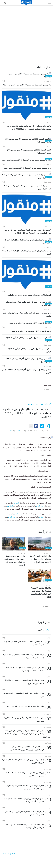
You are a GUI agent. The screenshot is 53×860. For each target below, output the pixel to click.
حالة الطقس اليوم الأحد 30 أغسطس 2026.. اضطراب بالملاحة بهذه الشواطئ (40, 559)
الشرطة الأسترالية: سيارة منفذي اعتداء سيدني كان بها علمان (29, 295)
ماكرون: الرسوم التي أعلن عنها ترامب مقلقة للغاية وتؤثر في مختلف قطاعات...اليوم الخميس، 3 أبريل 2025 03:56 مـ (29, 127)
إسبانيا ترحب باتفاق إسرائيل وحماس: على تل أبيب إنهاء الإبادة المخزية (29, 350)
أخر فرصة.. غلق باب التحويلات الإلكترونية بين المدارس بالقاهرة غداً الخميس (28, 813)
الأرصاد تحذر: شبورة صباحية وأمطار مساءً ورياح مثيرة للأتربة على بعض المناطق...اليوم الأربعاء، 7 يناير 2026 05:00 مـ (27, 231)
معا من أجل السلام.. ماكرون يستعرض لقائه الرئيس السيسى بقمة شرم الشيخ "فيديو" (27, 187)
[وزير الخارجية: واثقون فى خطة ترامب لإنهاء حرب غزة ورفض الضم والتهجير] (26, 304)
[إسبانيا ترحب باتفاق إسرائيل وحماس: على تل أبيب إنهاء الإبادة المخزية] (26, 339)
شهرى (40, 630)
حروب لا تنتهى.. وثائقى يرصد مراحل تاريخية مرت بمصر (31, 331)
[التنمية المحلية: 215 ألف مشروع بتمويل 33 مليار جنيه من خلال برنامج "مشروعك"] (26, 141)
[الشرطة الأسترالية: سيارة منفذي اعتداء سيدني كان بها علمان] (26, 274)
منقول (41, 517)
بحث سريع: (47, 385)
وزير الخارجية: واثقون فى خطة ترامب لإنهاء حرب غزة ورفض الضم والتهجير (27, 314)
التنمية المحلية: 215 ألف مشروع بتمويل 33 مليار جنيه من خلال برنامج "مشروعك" (29, 151)
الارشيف (48, 404)
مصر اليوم (30, 404)
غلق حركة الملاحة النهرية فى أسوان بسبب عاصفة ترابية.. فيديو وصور (27, 719)
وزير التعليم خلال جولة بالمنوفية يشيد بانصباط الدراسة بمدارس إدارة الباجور (28, 774)
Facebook (46, 607)
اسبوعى (48, 630)
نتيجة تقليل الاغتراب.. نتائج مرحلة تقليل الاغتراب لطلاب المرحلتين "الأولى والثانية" (28, 826)
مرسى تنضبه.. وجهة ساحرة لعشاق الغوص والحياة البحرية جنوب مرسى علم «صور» (27, 656)
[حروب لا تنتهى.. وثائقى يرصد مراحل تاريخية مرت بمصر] (26, 323)
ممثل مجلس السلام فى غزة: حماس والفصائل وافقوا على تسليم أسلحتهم (27, 643)
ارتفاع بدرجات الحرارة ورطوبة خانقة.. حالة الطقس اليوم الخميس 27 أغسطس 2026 (27, 800)
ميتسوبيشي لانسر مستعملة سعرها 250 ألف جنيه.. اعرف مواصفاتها (27, 85)
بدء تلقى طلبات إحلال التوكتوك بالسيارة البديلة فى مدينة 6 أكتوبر (27, 694)
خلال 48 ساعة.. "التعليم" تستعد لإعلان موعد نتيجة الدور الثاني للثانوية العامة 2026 (41, 592)
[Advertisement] (26, 33)
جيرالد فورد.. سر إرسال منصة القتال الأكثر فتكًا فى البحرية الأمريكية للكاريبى (26, 761)
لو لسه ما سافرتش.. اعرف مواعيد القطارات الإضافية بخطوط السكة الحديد (26, 252)
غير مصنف (40, 404)
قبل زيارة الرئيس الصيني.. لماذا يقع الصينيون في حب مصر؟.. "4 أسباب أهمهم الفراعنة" (28, 669)
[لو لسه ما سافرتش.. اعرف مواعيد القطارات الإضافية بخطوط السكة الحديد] (26, 241)
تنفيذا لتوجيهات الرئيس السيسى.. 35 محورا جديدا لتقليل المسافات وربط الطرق (28, 681)
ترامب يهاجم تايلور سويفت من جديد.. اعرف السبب (29, 706)
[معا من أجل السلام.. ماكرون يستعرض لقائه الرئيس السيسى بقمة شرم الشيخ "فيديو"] (26, 176)
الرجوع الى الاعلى (8, 853)
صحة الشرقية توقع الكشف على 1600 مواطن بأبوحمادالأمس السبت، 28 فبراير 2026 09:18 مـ (31, 748)
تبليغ (11, 430)
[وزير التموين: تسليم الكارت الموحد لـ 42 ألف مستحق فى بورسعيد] (26, 160)
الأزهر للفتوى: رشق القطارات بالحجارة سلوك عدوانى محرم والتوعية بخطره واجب (28, 787)
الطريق (16, 503)
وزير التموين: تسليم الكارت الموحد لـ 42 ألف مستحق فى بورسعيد (27, 168)
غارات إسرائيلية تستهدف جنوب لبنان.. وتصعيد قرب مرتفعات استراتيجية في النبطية (14, 560)
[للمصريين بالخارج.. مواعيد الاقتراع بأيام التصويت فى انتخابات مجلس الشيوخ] (26, 360)
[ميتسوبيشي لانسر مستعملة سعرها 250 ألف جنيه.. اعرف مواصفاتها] (26, 75)
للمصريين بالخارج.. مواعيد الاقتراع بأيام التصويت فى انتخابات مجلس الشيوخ (26, 371)
